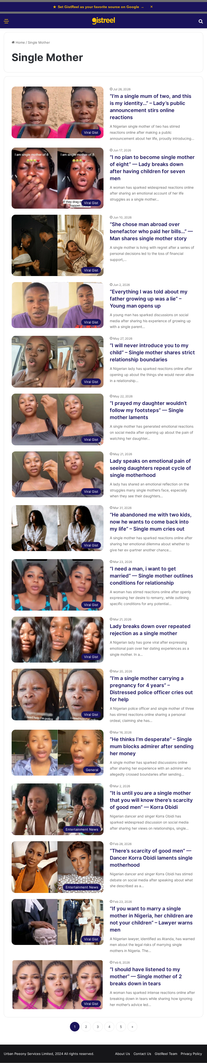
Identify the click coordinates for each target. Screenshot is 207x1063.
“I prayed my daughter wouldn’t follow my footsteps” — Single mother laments (148, 410)
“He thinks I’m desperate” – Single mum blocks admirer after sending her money (152, 746)
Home (20, 42)
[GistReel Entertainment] (103, 21)
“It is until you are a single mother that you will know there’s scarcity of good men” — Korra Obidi (151, 800)
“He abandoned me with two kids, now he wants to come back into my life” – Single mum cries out (151, 522)
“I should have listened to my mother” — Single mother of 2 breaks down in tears (146, 976)
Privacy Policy (191, 1054)
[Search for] (200, 23)
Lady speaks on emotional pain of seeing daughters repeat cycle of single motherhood (150, 468)
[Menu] (6, 23)
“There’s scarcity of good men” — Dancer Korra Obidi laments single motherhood (151, 858)
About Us (122, 1054)
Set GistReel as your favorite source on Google (98, 7)
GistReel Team (166, 1054)
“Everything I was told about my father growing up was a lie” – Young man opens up (149, 299)
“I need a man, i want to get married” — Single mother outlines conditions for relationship (151, 576)
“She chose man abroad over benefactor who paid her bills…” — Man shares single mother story (151, 231)
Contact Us (142, 1054)
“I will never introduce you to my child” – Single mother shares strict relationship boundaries (152, 352)
